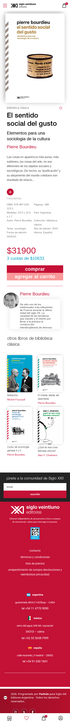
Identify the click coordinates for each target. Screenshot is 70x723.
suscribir (35, 494)
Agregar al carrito (35, 276)
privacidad (42, 574)
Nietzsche (12, 395)
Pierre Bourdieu (21, 146)
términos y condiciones (35, 557)
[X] (24, 712)
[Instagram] (15, 712)
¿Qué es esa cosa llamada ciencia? (47, 449)
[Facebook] (32, 712)
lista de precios (35, 563)
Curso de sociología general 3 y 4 (18, 449)
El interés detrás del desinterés (48, 397)
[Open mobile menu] (5, 5)
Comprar (35, 269)
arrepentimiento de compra (25, 569)
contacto (35, 550)
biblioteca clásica (18, 107)
